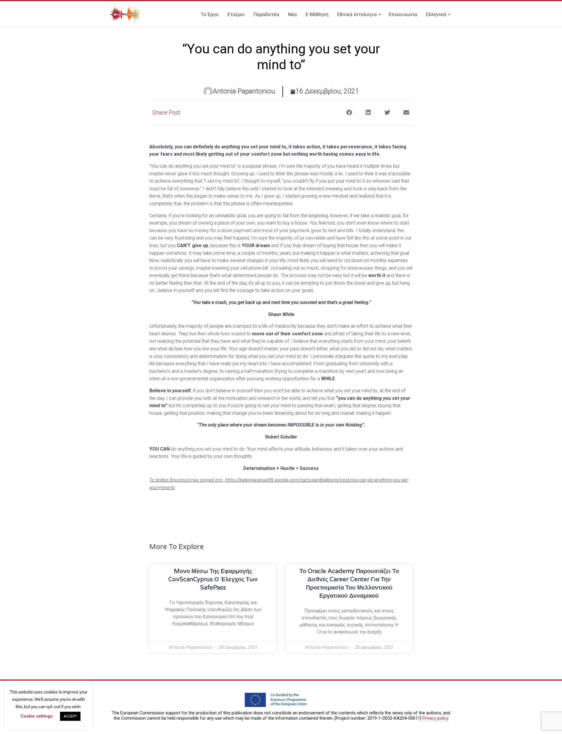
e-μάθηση (317, 14)
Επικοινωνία (403, 14)
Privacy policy (435, 718)
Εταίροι (236, 14)
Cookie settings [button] (36, 716)
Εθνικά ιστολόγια (357, 14)
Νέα (292, 14)
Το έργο (210, 14)
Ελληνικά (436, 14)
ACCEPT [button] (70, 716)
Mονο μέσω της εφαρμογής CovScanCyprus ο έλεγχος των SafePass (213, 579)
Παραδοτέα (266, 14)
